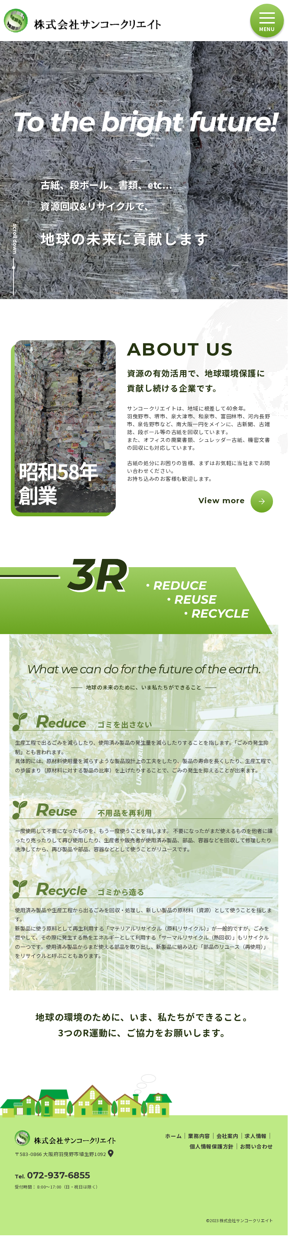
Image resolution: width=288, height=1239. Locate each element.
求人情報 (256, 1136)
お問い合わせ (256, 1146)
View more (221, 500)
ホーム (173, 1136)
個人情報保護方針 (212, 1146)
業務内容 (199, 1136)
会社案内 (227, 1136)
